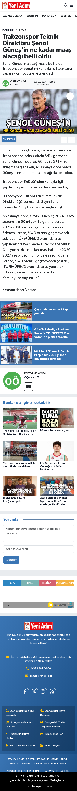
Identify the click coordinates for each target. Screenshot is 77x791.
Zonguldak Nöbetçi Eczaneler (20, 712)
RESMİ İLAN (51, 763)
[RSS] (52, 692)
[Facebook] (25, 692)
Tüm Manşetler (53, 734)
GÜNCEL (37, 763)
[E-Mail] (28, 386)
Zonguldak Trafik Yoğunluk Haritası (52, 724)
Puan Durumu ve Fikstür (18, 736)
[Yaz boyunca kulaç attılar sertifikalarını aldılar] (20, 450)
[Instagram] (43, 692)
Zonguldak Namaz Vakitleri (19, 724)
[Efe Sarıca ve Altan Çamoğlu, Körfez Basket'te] (57, 450)
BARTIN (32, 16)
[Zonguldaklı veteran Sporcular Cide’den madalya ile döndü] (57, 485)
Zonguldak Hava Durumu (52, 712)
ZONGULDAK (12, 16)
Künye (63, 763)
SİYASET (15, 763)
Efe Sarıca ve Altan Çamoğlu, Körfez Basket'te (52, 466)
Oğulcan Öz (32, 377)
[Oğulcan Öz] (12, 380)
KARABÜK (49, 16)
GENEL (66, 16)
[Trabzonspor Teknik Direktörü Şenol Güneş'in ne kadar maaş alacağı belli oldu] (38, 111)
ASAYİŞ (49, 771)
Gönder (11, 559)
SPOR (22, 29)
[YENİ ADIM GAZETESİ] (16, 5)
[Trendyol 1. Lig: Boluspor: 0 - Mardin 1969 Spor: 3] (20, 418)
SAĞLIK (26, 763)
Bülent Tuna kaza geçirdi (56, 430)
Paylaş (11, 138)
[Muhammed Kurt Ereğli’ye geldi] (20, 485)
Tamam (48, 786)
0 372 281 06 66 (41, 668)
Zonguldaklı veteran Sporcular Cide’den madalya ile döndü (54, 501)
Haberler (8, 29)
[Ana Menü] (71, 5)
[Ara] (66, 5)
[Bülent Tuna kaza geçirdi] (57, 418)
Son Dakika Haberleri (22, 745)
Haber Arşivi (52, 745)
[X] (34, 692)
